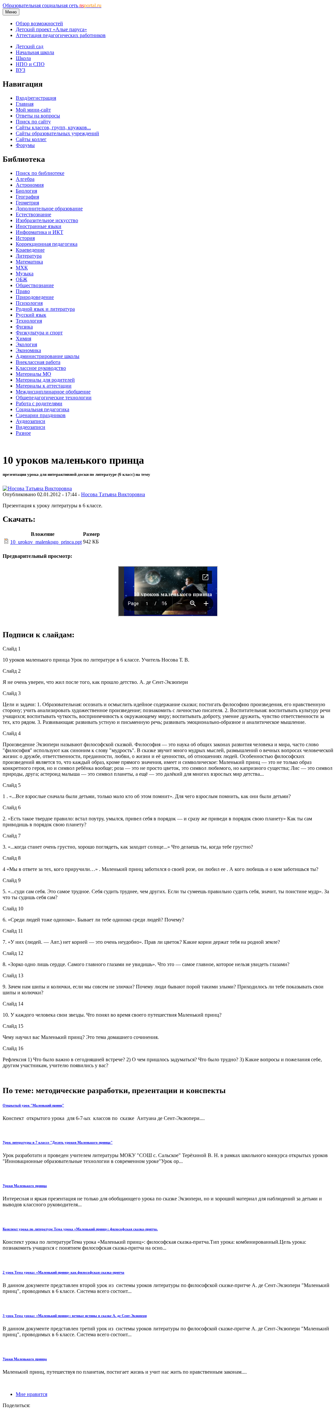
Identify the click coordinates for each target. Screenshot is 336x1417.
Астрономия (30, 185)
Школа (23, 58)
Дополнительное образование (49, 208)
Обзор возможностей (39, 23)
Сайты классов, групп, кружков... (53, 127)
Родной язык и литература (45, 309)
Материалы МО (33, 374)
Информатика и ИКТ (39, 232)
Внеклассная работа (38, 362)
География (27, 197)
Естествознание (33, 214)
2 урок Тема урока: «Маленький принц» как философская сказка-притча (63, 1272)
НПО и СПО (30, 64)
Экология (26, 344)
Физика (24, 326)
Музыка (24, 273)
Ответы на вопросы (38, 115)
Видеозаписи (30, 427)
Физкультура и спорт (39, 332)
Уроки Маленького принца (25, 1186)
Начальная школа (35, 52)
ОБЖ (21, 279)
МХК (22, 267)
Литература (29, 256)
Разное (23, 433)
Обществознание (35, 285)
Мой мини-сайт (33, 110)
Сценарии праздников (41, 415)
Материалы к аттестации (44, 386)
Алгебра (25, 179)
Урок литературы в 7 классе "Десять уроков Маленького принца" (58, 1142)
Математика (29, 261)
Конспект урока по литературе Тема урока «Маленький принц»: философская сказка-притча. (80, 1229)
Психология (29, 303)
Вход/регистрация (36, 98)
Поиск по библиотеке (40, 173)
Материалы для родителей (45, 380)
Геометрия (27, 202)
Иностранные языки (38, 226)
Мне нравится (31, 1394)
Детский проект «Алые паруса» (51, 29)
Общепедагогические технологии (54, 397)
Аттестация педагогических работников (61, 35)
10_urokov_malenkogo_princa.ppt (46, 542)
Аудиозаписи (30, 421)
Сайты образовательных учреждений (57, 133)
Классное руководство (41, 368)
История (25, 238)
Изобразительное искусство (47, 220)
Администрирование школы (47, 356)
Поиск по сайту (33, 121)
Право (23, 291)
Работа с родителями (39, 403)
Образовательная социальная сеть (52, 5)
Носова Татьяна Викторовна (113, 494)
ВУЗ (20, 70)
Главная (24, 104)
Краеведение (30, 250)
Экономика (28, 350)
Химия (23, 338)
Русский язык (31, 315)
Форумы (25, 145)
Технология (29, 321)
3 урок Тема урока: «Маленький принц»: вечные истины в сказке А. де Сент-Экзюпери (75, 1316)
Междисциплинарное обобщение (53, 391)
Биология (26, 191)
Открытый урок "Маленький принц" (33, 1105)
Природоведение (35, 297)
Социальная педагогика (42, 409)
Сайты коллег (31, 139)
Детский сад (29, 46)
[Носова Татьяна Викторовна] (37, 488)
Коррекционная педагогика (46, 244)
